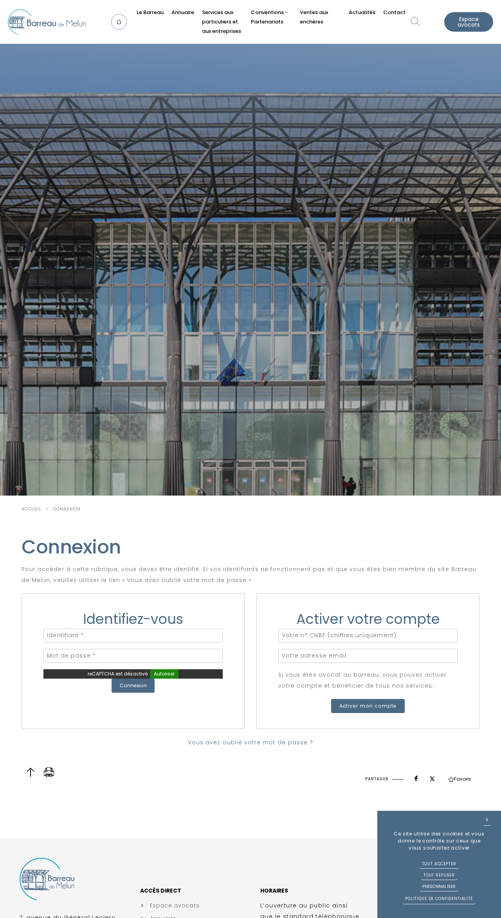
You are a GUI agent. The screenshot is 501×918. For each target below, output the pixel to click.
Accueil (31, 509)
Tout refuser (439, 875)
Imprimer (49, 772)
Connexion (67, 509)
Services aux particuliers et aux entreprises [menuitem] (221, 22)
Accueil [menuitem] (121, 22)
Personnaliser (439, 886)
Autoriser (164, 673)
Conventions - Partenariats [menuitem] (269, 17)
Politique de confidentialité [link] (439, 899)
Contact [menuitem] (394, 12)
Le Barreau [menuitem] (150, 12)
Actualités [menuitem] (362, 12)
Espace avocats (469, 22)
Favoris (462, 779)
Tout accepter (439, 864)
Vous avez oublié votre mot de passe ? (250, 742)
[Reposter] (432, 776)
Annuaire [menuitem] (182, 12)
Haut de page (30, 772)
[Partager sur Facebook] (416, 776)
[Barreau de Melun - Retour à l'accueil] (47, 21)
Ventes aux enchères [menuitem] (314, 17)
